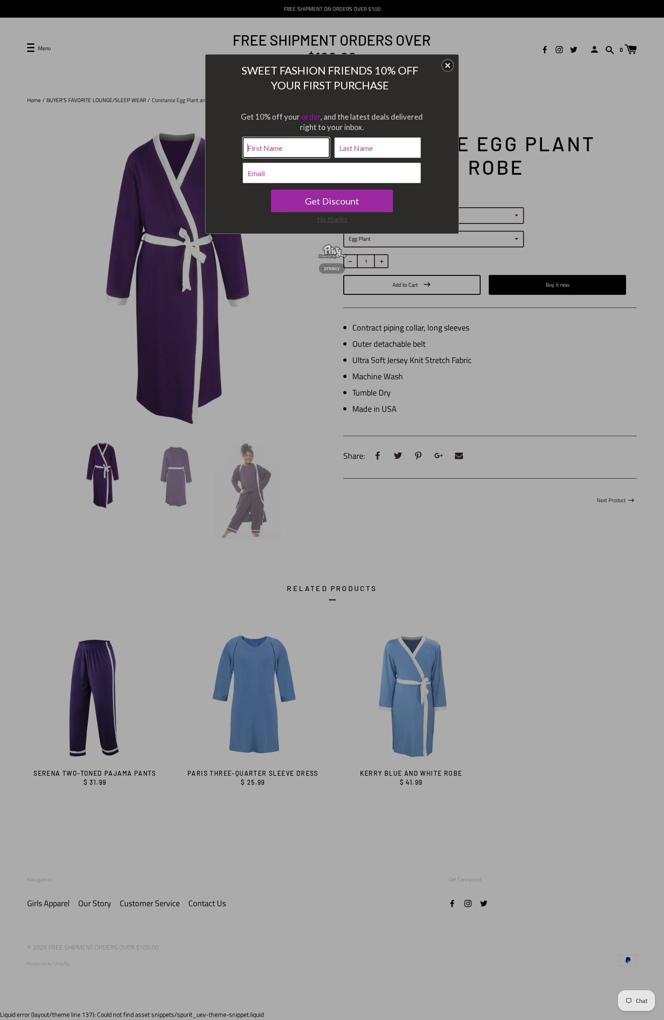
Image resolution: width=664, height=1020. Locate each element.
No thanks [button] (332, 219)
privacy (332, 268)
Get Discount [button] (332, 201)
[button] (447, 65)
